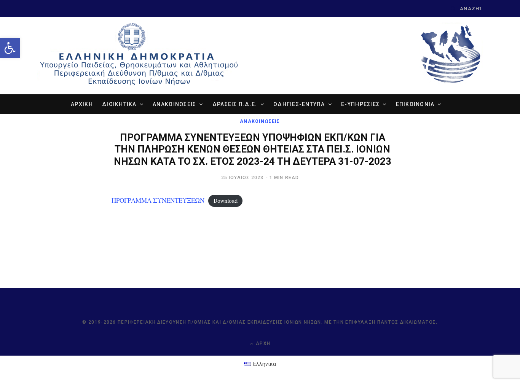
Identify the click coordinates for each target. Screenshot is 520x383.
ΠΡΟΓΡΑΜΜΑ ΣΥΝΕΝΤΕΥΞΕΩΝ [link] (158, 200)
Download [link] (226, 200)
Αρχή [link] (262, 343)
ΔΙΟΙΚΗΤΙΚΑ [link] (119, 104)
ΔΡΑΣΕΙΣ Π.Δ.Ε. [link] (234, 104)
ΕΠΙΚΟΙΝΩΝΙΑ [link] (415, 104)
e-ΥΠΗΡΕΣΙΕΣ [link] (360, 104)
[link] (10, 48)
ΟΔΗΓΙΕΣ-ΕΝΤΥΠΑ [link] (299, 104)
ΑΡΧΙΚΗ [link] (82, 104)
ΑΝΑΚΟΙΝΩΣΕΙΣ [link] (174, 104)
